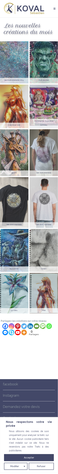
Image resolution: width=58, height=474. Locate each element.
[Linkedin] (30, 326)
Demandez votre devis (21, 407)
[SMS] (43, 326)
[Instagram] (11, 326)
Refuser (41, 466)
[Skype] (11, 332)
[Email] (36, 326)
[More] (24, 332)
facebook (10, 384)
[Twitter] (24, 326)
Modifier (14, 466)
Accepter (29, 457)
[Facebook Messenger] (5, 332)
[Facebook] (5, 326)
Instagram (11, 395)
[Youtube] (18, 332)
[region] (29, 445)
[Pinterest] (18, 326)
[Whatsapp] (49, 326)
